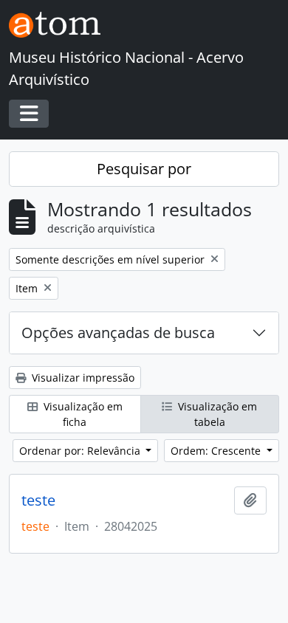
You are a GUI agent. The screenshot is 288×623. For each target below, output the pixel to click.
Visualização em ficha (82, 414)
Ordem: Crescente (217, 451)
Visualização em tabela (216, 414)
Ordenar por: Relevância (81, 451)
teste (38, 500)
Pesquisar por (144, 169)
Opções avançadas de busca (118, 333)
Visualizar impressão (81, 378)
